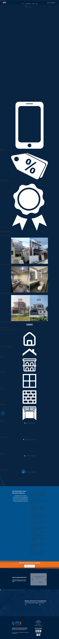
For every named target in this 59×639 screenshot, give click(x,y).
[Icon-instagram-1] (38, 631)
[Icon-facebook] (40, 631)
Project (33, 3)
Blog (36, 3)
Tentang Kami (28, 3)
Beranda (23, 3)
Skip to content (2, 0)
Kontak (26, 5)
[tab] (38, 491)
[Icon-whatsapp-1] (36, 631)
